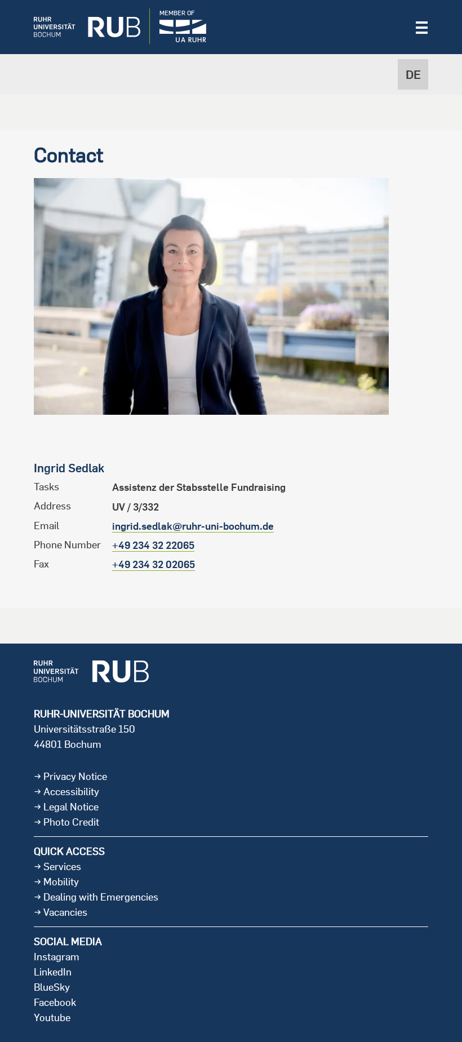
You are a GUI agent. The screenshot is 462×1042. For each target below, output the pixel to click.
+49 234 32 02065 (153, 564)
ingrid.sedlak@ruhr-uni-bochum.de (193, 526)
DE (413, 74)
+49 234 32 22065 (153, 545)
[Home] (78, 27)
